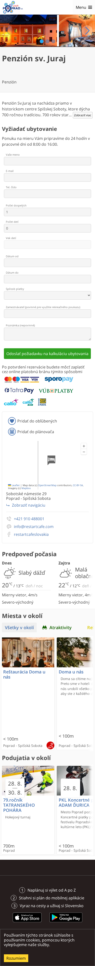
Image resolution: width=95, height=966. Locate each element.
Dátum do (12, 272)
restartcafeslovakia (31, 534)
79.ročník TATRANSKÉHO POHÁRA (19, 805)
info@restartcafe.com (34, 526)
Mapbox (26, 488)
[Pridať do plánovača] (36, 644)
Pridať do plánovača (35, 431)
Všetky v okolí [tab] (19, 627)
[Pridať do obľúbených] (47, 644)
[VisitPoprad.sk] (13, 7)
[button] (84, 446)
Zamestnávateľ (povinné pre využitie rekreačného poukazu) (43, 307)
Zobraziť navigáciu (28, 505)
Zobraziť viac (82, 115)
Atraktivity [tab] (60, 627)
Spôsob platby (15, 288)
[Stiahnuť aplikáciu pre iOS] (27, 923)
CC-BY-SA (78, 485)
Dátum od (12, 256)
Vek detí (11, 238)
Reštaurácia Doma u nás (24, 674)
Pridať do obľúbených (37, 421)
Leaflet (15, 485)
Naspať (7, 30)
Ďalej (87, 30)
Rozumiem (16, 958)
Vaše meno (13, 154)
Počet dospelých (16, 205)
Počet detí (12, 221)
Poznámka (20, 325)
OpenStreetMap (47, 485)
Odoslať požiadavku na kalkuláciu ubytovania (47, 353)
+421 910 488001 (29, 519)
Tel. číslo (11, 187)
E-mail (10, 170)
